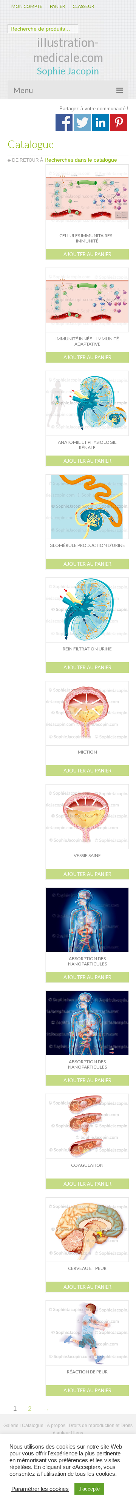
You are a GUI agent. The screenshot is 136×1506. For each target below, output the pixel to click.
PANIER (57, 6)
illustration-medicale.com (68, 50)
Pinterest (118, 122)
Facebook (64, 122)
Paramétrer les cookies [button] (40, 1489)
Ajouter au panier (87, 254)
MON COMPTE (26, 6)
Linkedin (100, 122)
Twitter (82, 122)
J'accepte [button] (89, 1489)
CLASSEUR (83, 6)
